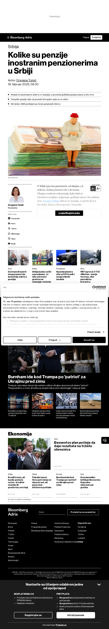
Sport (10, 549)
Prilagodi (53, 340)
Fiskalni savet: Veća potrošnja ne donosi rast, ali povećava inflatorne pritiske (41, 482)
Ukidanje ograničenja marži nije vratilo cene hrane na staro (41, 413)
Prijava (86, 37)
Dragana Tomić (26, 80)
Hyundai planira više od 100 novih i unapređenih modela (65, 276)
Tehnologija (13, 542)
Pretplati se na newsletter (83, 512)
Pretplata (96, 37)
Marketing (58, 538)
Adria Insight (13, 560)
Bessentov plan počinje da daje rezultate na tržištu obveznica (74, 446)
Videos (34, 523)
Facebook (82, 527)
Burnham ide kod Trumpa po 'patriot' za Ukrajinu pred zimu (47, 379)
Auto (82, 269)
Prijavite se (61, 625)
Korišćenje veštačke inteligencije (66, 542)
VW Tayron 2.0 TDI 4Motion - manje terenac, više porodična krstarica (90, 277)
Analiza (11, 557)
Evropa (59, 474)
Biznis (10, 527)
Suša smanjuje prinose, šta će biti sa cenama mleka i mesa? (89, 413)
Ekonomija (20, 434)
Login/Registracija (69, 213)
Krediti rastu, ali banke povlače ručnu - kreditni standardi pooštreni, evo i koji (18, 482)
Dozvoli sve (89, 340)
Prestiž (11, 538)
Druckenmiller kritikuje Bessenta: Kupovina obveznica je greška (90, 482)
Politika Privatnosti (62, 527)
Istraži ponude (75, 615)
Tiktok (80, 542)
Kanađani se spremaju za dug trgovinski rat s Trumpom (17, 413)
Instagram (82, 531)
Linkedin (81, 538)
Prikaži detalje (94, 332)
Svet (10, 269)
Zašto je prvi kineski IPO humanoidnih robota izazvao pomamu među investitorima (66, 414)
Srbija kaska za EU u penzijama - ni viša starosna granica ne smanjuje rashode (41, 277)
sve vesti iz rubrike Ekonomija (19, 499)
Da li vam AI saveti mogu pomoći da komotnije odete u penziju (17, 276)
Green (11, 545)
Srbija (34, 269)
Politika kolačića (61, 534)
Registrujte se (33, 615)
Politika (11, 531)
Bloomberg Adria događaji (42, 531)
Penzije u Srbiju (51, 201)
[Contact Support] (105, 440)
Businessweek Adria (16, 553)
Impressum (59, 531)
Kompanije (60, 269)
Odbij (19, 340)
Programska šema (39, 527)
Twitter (81, 534)
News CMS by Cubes (54, 578)
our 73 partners (14, 301)
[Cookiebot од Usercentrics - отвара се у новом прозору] (94, 288)
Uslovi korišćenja (61, 523)
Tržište (11, 534)
